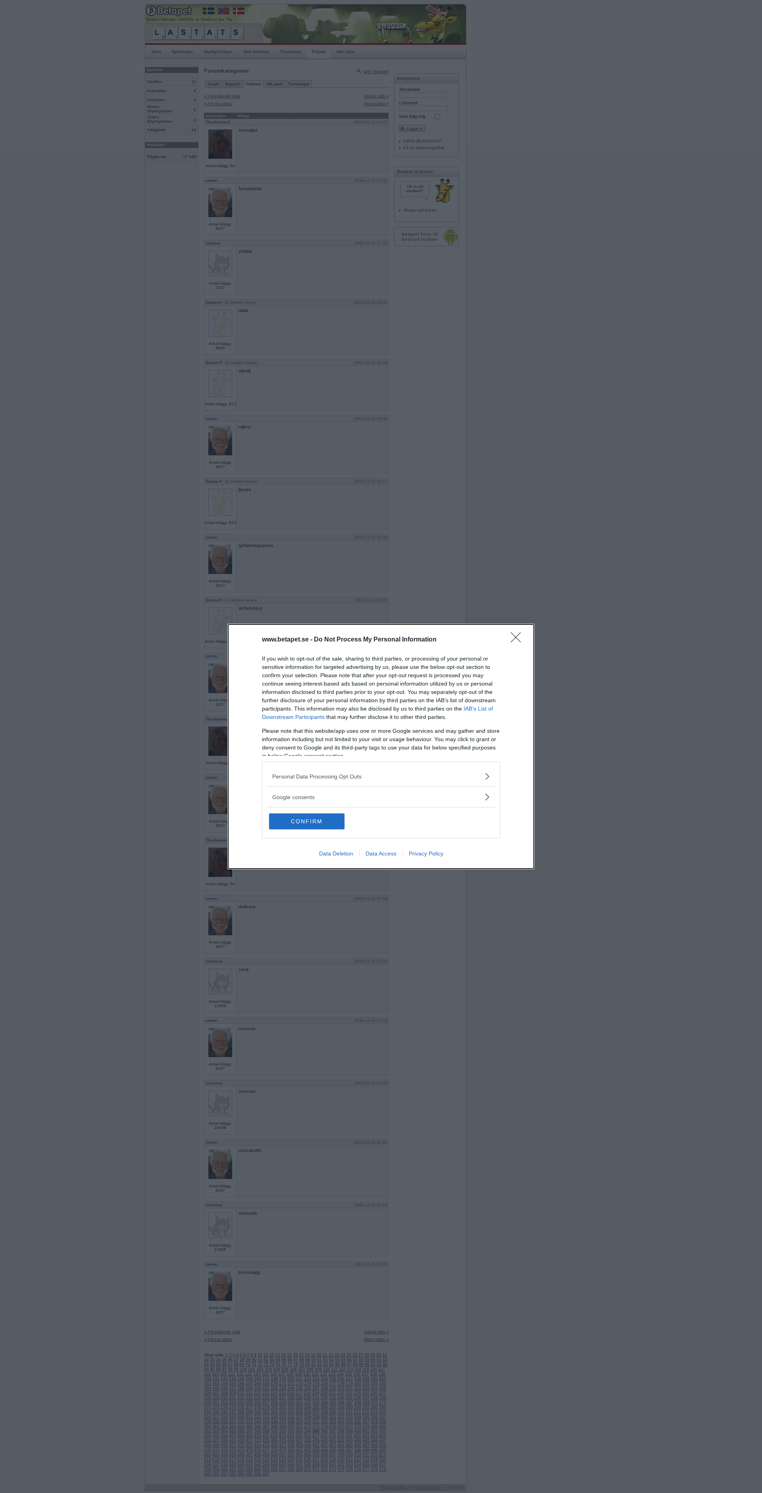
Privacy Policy (426, 853)
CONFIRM (307, 821)
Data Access (381, 853)
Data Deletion (336, 853)
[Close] (518, 639)
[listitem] (381, 776)
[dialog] (381, 746)
